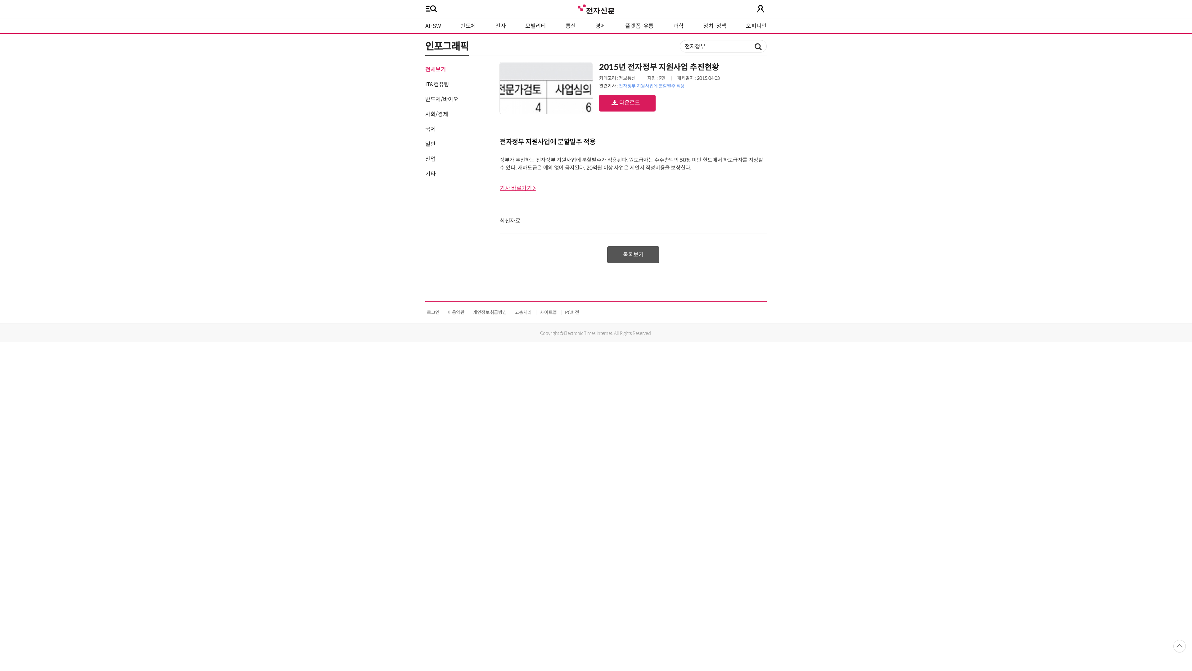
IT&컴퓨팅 (437, 84)
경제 (600, 26)
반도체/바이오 (441, 99)
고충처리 (523, 312)
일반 (430, 144)
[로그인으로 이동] (760, 8)
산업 (430, 159)
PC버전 (572, 312)
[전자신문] (596, 9)
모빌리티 (535, 26)
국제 (430, 129)
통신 (571, 26)
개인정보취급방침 (490, 312)
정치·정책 (714, 26)
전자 (500, 26)
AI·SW (433, 26)
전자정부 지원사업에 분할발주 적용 (652, 86)
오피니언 (756, 26)
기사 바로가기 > (518, 188)
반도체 (468, 26)
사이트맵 (548, 312)
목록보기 (633, 254)
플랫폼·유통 (639, 26)
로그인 (433, 312)
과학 (678, 26)
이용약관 (456, 312)
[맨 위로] (1179, 646)
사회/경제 (436, 114)
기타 (430, 174)
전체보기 (435, 69)
